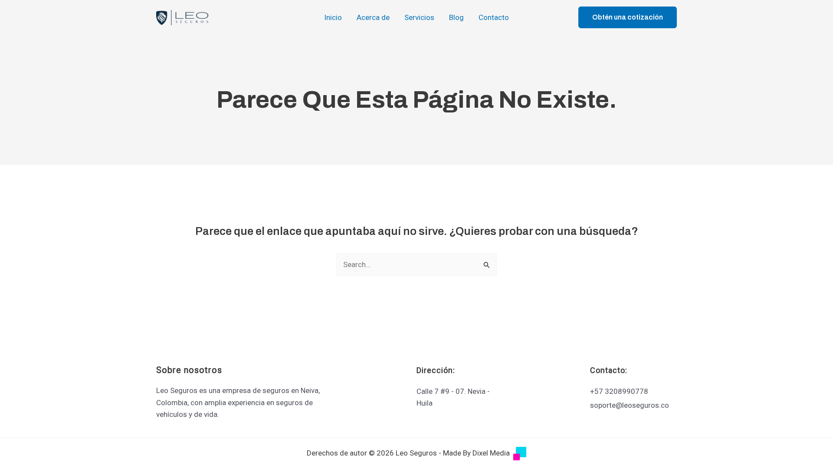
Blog (456, 17)
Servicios (419, 17)
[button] (627, 17)
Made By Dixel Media (476, 453)
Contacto (494, 17)
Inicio (333, 17)
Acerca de (373, 17)
